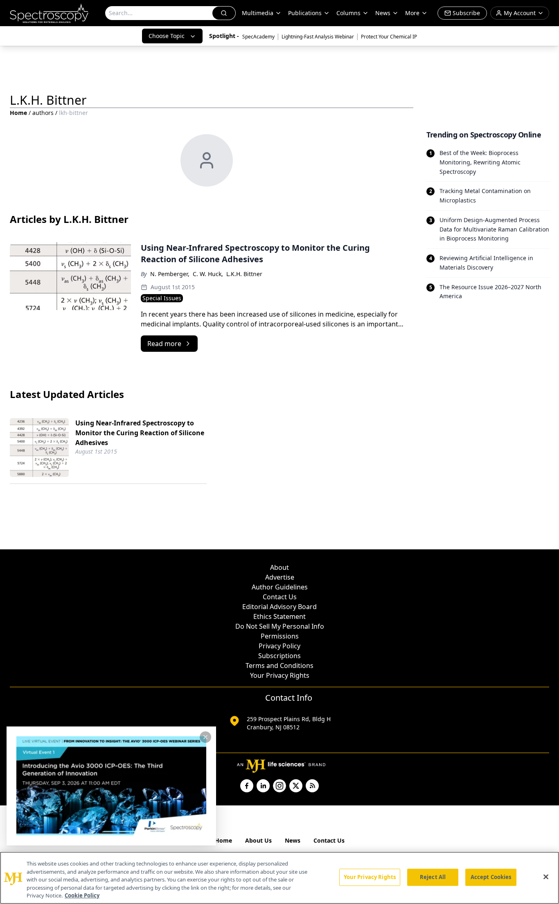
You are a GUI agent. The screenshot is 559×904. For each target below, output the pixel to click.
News (292, 840)
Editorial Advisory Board (279, 606)
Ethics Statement (279, 616)
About (279, 567)
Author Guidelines (280, 586)
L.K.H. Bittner (244, 274)
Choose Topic (167, 36)
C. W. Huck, (208, 274)
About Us (258, 840)
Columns (348, 13)
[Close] (546, 877)
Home (18, 113)
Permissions (280, 636)
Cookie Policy (82, 895)
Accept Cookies (491, 877)
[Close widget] (205, 737)
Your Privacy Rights (279, 675)
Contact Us (280, 596)
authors (43, 113)
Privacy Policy (279, 645)
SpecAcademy (258, 36)
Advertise (279, 577)
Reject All (433, 877)
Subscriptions (279, 655)
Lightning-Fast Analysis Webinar (318, 36)
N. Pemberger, (169, 274)
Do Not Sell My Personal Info (279, 626)
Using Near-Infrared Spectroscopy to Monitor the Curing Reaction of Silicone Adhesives (139, 432)
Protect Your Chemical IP (389, 36)
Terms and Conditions (279, 665)
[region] (279, 878)
